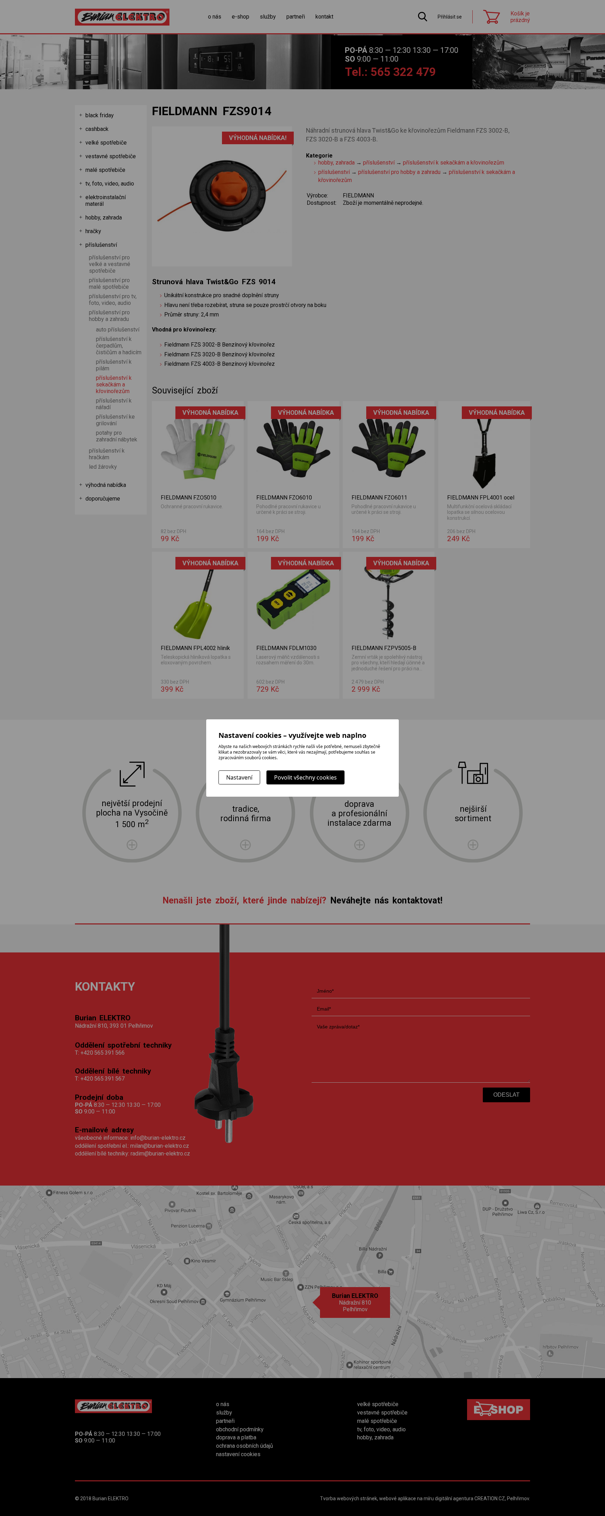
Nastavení (239, 777)
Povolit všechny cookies (305, 777)
